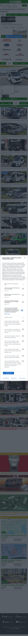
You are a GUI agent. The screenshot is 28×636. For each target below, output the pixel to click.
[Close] (25, 258)
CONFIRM (8, 373)
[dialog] (14, 318)
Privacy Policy (22, 378)
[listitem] (14, 284)
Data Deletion (6, 378)
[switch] (22, 288)
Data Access (14, 378)
